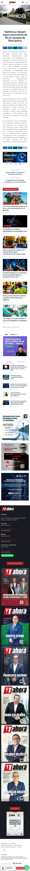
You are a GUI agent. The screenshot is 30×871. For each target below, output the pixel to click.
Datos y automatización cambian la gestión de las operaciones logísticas (14, 298)
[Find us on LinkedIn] (7, 850)
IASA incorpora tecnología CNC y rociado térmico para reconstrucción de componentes (14, 252)
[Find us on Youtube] (10, 850)
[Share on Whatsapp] (15, 48)
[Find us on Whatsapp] (15, 850)
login (8, 327)
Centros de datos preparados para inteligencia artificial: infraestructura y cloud (18, 402)
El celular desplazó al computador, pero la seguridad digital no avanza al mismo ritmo (15, 275)
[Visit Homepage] (12, 2)
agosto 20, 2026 (7, 302)
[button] (2, 823)
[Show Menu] (2, 2)
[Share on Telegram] (20, 48)
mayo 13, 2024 (13, 44)
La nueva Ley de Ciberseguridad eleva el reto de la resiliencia (18, 394)
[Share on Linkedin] (10, 48)
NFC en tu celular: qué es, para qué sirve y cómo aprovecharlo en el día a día (15, 208)
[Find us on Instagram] (13, 850)
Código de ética (17, 845)
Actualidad (7, 203)
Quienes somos (5, 843)
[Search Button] (23, 2)
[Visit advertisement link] (15, 158)
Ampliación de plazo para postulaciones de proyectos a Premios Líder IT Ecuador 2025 (18, 368)
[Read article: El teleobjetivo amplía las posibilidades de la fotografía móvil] (15, 221)
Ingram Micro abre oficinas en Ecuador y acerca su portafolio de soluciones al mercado (18, 385)
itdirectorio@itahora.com (8, 550)
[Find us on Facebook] (1, 850)
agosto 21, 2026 (7, 212)
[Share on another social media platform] (25, 48)
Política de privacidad (6, 845)
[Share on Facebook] (5, 48)
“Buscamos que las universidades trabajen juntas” (16, 377)
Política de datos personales (8, 847)
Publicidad (13, 843)
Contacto (19, 847)
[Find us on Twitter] (4, 850)
